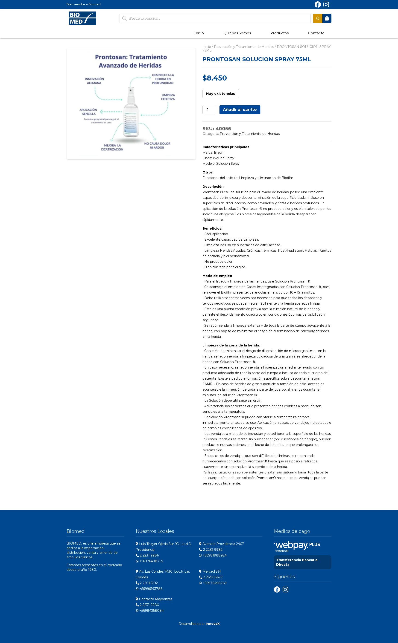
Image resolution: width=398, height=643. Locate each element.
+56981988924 (214, 555)
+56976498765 (150, 561)
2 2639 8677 (212, 577)
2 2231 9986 (149, 555)
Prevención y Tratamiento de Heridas (244, 47)
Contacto (316, 33)
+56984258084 (151, 610)
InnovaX (213, 624)
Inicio (199, 33)
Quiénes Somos (237, 33)
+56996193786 (150, 589)
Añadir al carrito (240, 109)
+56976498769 (214, 583)
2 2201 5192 (148, 583)
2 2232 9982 (212, 550)
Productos (279, 33)
